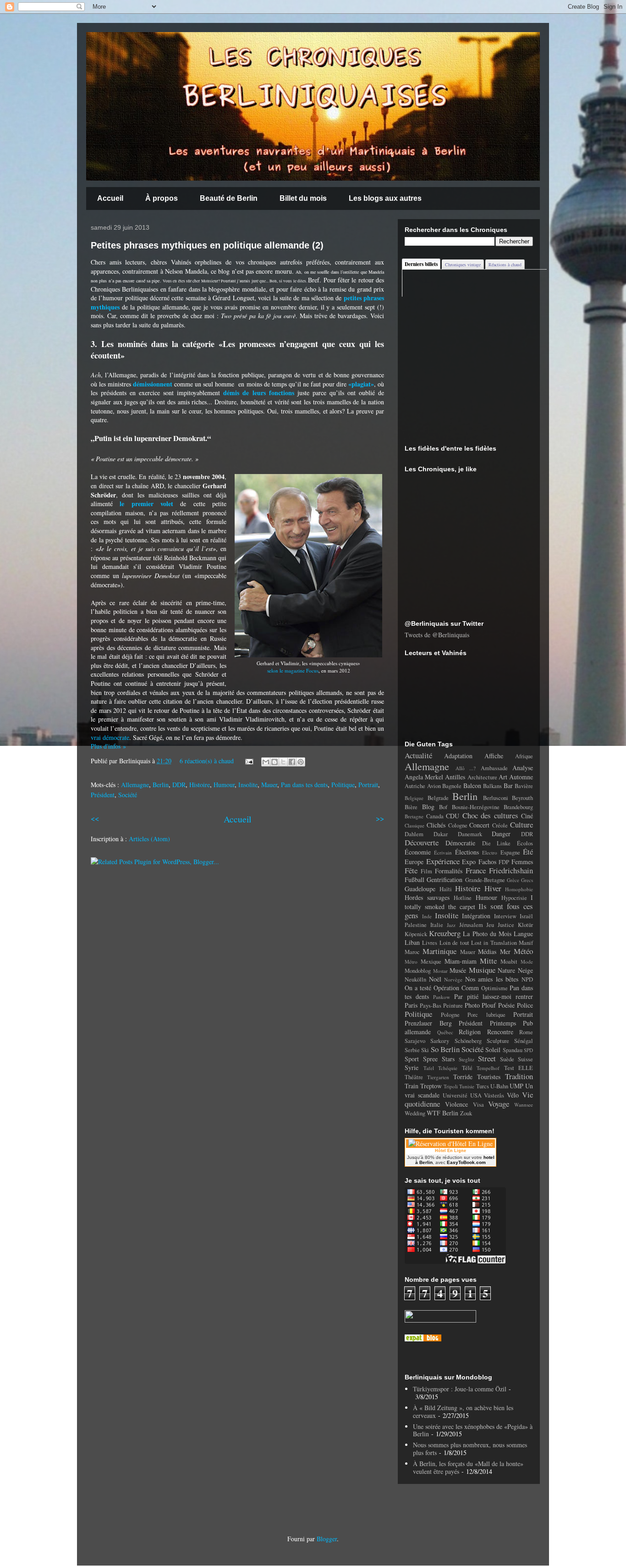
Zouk (466, 1113)
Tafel (428, 1067)
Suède (507, 1059)
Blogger (327, 1538)
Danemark (470, 834)
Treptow (431, 1085)
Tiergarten (438, 1077)
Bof (443, 807)
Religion (470, 1031)
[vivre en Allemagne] (423, 1338)
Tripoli (451, 1086)
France (476, 870)
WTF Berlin (442, 1112)
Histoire (199, 784)
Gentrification (444, 879)
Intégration (476, 915)
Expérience (443, 861)
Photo (472, 1005)
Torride (462, 1076)
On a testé (418, 987)
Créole (500, 825)
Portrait (368, 784)
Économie (418, 852)
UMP (516, 1085)
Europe (414, 861)
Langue (523, 933)
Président (103, 794)
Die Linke (496, 843)
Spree (430, 1058)
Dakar (441, 834)
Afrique (524, 756)
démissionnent (152, 384)
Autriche (415, 786)
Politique (343, 784)
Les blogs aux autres (385, 198)
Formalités (448, 870)
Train (411, 1085)
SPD (528, 1050)
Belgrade (438, 798)
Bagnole (451, 786)
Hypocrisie (514, 898)
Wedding (415, 1113)
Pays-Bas (430, 1005)
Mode (527, 961)
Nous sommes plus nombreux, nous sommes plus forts (470, 1448)
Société (127, 794)
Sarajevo (415, 1041)
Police (525, 1005)
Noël (435, 979)
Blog (428, 806)
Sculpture (498, 1041)
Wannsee (523, 1104)
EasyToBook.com (466, 1162)
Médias (487, 951)
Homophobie (519, 889)
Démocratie (460, 842)
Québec (445, 1032)
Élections (467, 852)
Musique (482, 970)
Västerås (494, 1095)
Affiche (493, 755)
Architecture (482, 777)
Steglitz (466, 1059)
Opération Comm (456, 987)
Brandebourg (518, 807)
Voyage (498, 1103)
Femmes (522, 861)
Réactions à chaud (505, 264)
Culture (521, 824)
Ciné (527, 815)
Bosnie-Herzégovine (476, 807)
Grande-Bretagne (485, 880)
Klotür (525, 925)
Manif (526, 943)
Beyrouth (522, 798)
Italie (436, 925)
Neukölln (415, 979)
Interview (505, 916)
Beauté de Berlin (229, 198)
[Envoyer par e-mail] (265, 761)
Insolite (248, 784)
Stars (448, 1058)
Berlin (161, 784)
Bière (411, 807)
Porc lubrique (486, 1015)
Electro (489, 852)
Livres (429, 943)
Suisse (525, 1059)
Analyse (522, 767)
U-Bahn (499, 1086)
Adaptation (458, 755)
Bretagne (414, 816)
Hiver (492, 888)
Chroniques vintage (463, 264)
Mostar (440, 970)
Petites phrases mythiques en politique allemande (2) (207, 245)
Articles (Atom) (149, 838)
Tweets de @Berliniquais (437, 634)
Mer (505, 951)
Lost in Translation (494, 943)
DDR (179, 784)
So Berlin (445, 1049)
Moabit (508, 961)
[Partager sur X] (283, 761)
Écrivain (443, 852)
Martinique (439, 951)
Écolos (525, 843)
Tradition (519, 1076)
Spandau (512, 1050)
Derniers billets (421, 264)
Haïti (445, 889)
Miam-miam (461, 961)
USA (476, 1095)
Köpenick (416, 934)
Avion (434, 786)
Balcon (472, 785)
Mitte (488, 960)
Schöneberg (468, 1041)
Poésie (506, 1005)
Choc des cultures (490, 815)
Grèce (513, 880)
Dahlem (414, 834)
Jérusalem (471, 925)
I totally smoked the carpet (469, 902)
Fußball (414, 879)
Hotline (463, 898)
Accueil (110, 198)
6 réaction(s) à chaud (207, 760)
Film (426, 871)
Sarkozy (439, 1041)
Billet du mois (303, 198)
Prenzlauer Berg (428, 1023)
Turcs (482, 1086)
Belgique (414, 797)
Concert (479, 825)
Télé (467, 1068)
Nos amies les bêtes (492, 979)
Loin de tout (454, 943)
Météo (523, 951)
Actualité (418, 755)
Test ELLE (518, 1068)
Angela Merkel (424, 776)
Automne (521, 776)
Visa (478, 1104)
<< (95, 818)
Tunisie (466, 1086)
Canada (435, 816)
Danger (501, 833)
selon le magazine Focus (292, 670)
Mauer (269, 784)
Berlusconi (495, 798)
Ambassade (494, 768)
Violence (456, 1104)
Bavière (524, 786)
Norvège (453, 979)
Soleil (492, 1049)
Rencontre (500, 1031)
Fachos (487, 861)
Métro (411, 961)
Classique (414, 825)
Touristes (488, 1076)
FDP (504, 862)
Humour (224, 784)
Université (455, 1095)
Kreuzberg (445, 933)
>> (380, 818)
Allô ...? (466, 768)
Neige (525, 970)
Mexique (431, 961)
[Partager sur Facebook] (292, 761)
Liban (412, 942)
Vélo (513, 1095)
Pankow (441, 996)
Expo (469, 861)
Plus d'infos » (108, 746)
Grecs (527, 880)
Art (503, 776)
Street (487, 1058)
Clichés (436, 825)
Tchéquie (447, 1067)
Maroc (412, 952)
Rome (526, 1032)
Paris (411, 1005)
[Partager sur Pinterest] (300, 761)
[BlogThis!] (274, 761)
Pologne (450, 1015)
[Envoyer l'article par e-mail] (248, 760)
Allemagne (135, 784)
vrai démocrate (110, 737)
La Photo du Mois (487, 933)
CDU (452, 815)
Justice (506, 925)
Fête (411, 870)
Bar (508, 785)
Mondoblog (418, 971)
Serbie (412, 1050)
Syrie (411, 1067)
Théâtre (414, 1077)
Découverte (422, 842)
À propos (161, 198)
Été (528, 851)
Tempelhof (488, 1067)
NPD (527, 979)
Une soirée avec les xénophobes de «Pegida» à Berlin (473, 1430)
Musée (458, 970)
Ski (425, 1050)
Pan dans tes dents (304, 784)
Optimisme (494, 988)
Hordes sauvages (427, 897)
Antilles (455, 776)
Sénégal (523, 1041)
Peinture (453, 1005)
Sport (412, 1058)
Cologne (457, 825)
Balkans (492, 786)
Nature (506, 970)
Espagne (510, 852)
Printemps (503, 1023)
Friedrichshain (511, 870)
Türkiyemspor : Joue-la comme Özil (459, 1388)
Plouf (489, 1005)
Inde (427, 916)
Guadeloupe (420, 888)
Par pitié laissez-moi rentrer (493, 996)
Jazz (451, 924)
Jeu (490, 925)
